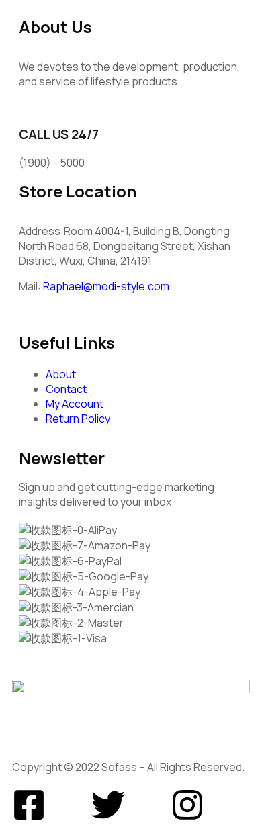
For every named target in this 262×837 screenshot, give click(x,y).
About (61, 374)
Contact (66, 389)
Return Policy (78, 418)
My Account (74, 403)
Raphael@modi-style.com (106, 286)
